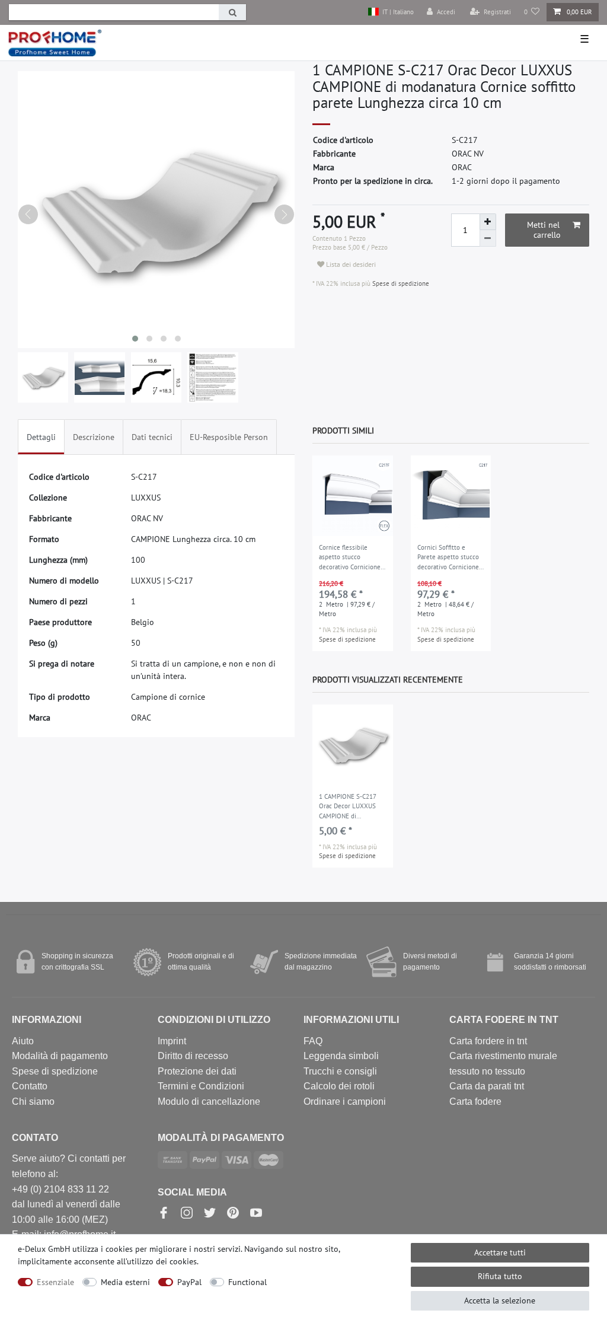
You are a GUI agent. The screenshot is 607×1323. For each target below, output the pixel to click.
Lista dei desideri (350, 264)
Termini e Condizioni (201, 1086)
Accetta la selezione (499, 1300)
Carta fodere (475, 1101)
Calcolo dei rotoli (339, 1086)
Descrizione (93, 437)
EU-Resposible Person (229, 437)
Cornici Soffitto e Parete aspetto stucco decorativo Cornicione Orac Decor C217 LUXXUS (448, 558)
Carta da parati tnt (486, 1086)
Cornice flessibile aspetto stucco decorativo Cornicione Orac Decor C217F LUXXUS (350, 558)
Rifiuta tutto (500, 1276)
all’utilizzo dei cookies (157, 1261)
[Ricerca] (232, 12)
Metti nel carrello (544, 230)
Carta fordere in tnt (488, 1041)
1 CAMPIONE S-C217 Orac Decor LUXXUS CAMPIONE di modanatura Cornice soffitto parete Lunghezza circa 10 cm (351, 807)
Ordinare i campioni (345, 1101)
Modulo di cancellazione (209, 1101)
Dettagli (41, 437)
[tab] (41, 436)
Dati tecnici (152, 437)
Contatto (29, 1086)
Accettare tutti (500, 1252)
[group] (352, 495)
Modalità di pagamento (60, 1056)
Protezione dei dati (197, 1071)
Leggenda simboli (341, 1056)
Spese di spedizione (399, 283)
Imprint (172, 1041)
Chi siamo (33, 1101)
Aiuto (23, 1041)
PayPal (189, 1282)
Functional (247, 1282)
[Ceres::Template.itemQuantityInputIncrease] (488, 221)
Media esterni (125, 1282)
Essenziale (55, 1282)
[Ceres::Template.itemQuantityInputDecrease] (488, 238)
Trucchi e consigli (340, 1071)
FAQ (313, 1041)
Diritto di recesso (193, 1056)
